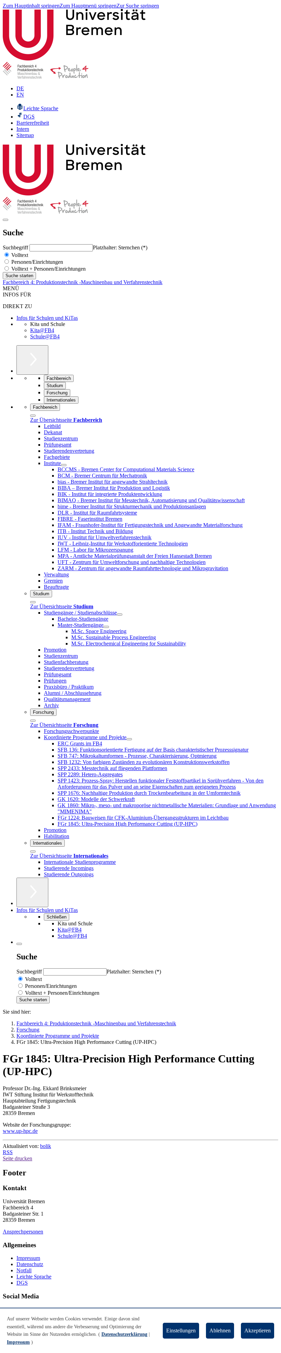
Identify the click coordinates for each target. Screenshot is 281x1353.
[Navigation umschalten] (5, 220)
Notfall (24, 1270)
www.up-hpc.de (20, 1131)
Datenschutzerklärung (124, 1334)
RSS (8, 1152)
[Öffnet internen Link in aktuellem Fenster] (45, 77)
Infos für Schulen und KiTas (47, 318)
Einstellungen (181, 1330)
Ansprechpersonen (23, 1231)
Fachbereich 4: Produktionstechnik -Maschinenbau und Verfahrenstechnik (82, 282)
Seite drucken (17, 1158)
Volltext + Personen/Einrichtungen (48, 269)
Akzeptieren (257, 1330)
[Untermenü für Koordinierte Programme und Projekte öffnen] (129, 739)
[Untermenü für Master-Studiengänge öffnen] (106, 627)
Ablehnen (220, 1330)
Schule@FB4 (45, 336)
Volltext (19, 255)
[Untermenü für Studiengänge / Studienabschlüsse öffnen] (119, 614)
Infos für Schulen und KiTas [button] (47, 910)
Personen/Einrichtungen (36, 262)
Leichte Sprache (33, 1276)
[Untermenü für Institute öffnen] (63, 465)
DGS (22, 1283)
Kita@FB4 (42, 330)
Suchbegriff (16, 247)
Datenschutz (29, 1264)
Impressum (28, 1258)
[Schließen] (33, 416)
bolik (45, 1146)
